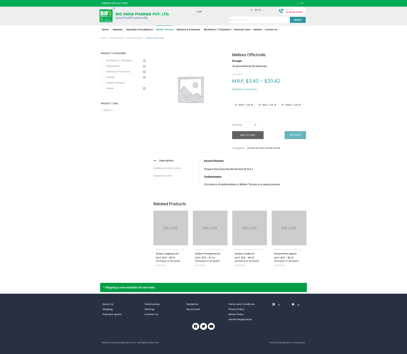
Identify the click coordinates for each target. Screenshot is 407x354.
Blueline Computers (294, 342)
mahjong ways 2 (111, 347)
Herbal (110, 88)
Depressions (113, 66)
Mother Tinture (117, 38)
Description (166, 160)
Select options (170, 253)
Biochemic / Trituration (119, 60)
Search (298, 19)
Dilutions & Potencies (118, 71)
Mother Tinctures (135, 38)
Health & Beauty (115, 82)
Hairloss (111, 77)
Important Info (162, 176)
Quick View (171, 219)
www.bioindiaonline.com (123, 342)
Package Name (239, 100)
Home (104, 38)
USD (301, 3)
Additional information (167, 168)
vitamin (107, 110)
